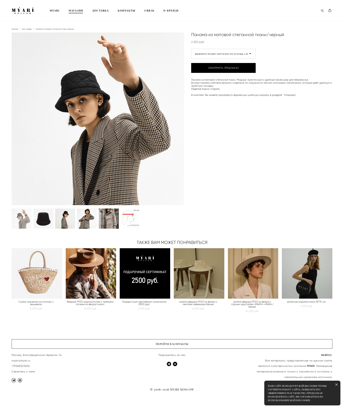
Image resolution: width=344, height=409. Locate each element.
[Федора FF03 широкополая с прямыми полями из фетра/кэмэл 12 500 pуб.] (91, 273)
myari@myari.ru (21, 360)
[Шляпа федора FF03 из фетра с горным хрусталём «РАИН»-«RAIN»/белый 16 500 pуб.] (253, 273)
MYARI (55, 10)
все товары (27, 29)
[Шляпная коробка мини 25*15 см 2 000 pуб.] (307, 273)
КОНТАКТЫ (126, 10)
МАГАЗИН (76, 10)
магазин (15, 29)
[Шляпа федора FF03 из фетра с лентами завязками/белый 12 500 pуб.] (199, 273)
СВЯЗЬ (149, 10)
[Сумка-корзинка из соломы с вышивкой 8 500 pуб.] (37, 273)
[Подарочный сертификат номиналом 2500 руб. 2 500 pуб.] (145, 273)
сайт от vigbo (19, 400)
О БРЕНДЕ (171, 10)
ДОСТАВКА (100, 10)
